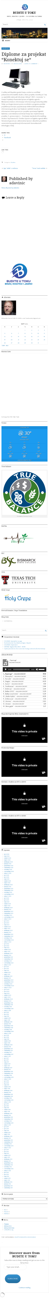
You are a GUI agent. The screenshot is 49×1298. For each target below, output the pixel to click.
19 (4, 339)
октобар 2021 (8, 961)
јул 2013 (6, 1149)
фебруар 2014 (8, 1136)
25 (44, 339)
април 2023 (7, 926)
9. (17, 694)
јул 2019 (6, 1012)
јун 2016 (6, 1083)
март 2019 (7, 1020)
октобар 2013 (8, 1144)
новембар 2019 (8, 1004)
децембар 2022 (8, 934)
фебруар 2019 (8, 1022)
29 (25, 343)
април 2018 (7, 1041)
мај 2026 (6, 856)
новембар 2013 (8, 1142)
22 (25, 339)
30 (32, 343)
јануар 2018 (7, 1046)
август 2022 (7, 942)
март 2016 (7, 1088)
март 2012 (7, 1180)
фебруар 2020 (8, 999)
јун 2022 (6, 945)
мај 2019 (6, 1016)
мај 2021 (6, 970)
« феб (3, 345)
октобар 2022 (8, 938)
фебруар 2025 (8, 884)
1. (14, 674)
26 (4, 343)
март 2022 (7, 951)
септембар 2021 (8, 963)
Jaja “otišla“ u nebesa (11, 168)
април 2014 (7, 1132)
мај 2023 (6, 925)
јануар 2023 (7, 932)
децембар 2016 (8, 1071)
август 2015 (7, 1102)
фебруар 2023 (8, 930)
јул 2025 (6, 875)
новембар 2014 (8, 1119)
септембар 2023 (9, 917)
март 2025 (7, 883)
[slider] (42, 669)
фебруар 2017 (8, 1067)
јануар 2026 (7, 863)
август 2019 (7, 1010)
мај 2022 (6, 947)
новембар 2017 (8, 1050)
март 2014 (7, 1134)
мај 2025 (6, 879)
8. (15, 691)
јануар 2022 (7, 955)
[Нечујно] (37, 669)
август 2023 (7, 919)
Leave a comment (30, 63)
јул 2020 (6, 989)
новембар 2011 (8, 1188)
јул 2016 (6, 1081)
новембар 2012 (8, 1165)
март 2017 (7, 1066)
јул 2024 (6, 898)
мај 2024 (6, 902)
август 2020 (8, 987)
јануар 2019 (7, 1024)
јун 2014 (6, 1128)
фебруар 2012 (8, 1182)
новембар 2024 (8, 890)
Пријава (6, 1224)
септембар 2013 (8, 1146)
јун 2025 (6, 877)
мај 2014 (6, 1130)
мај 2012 (6, 1176)
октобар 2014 (8, 1121)
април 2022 (7, 949)
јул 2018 (6, 1035)
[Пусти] (6, 669)
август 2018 (7, 1033)
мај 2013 (6, 1153)
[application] (24, 669)
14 (18, 336)
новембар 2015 (8, 1096)
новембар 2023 (8, 913)
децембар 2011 (8, 1186)
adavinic (7, 63)
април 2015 (7, 1109)
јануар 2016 (7, 1092)
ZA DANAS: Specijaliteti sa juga (13, 641)
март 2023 (7, 928)
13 (11, 336)
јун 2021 (6, 968)
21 (18, 339)
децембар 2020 (8, 980)
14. (15, 706)
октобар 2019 (8, 1006)
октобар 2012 (8, 1167)
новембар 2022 (8, 936)
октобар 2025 (8, 869)
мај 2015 (6, 1107)
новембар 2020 (8, 982)
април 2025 (7, 881)
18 (44, 336)
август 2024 (7, 896)
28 (18, 343)
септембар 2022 (9, 940)
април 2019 (7, 1018)
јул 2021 (6, 966)
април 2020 (7, 995)
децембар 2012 (8, 1163)
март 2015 (7, 1111)
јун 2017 (6, 1060)
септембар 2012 (8, 1168)
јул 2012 (6, 1172)
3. (14, 679)
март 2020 (7, 997)
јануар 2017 (7, 1069)
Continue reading (24, 1288)
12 (4, 336)
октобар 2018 (8, 1029)
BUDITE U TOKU (24, 13)
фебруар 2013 (8, 1159)
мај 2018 (6, 1039)
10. (15, 696)
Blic (5, 1210)
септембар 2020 (9, 985)
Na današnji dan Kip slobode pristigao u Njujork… (18, 643)
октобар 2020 (8, 984)
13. (13, 704)
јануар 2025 (7, 886)
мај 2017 (6, 1062)
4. (13, 681)
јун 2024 (6, 900)
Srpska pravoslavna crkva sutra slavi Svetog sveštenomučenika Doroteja (24, 648)
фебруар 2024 (8, 907)
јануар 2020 (7, 1001)
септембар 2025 (9, 871)
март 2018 (7, 1043)
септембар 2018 (9, 1031)
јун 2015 (6, 1106)
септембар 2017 (8, 1054)
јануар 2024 (7, 909)
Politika (6, 1213)
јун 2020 (6, 991)
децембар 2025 (8, 865)
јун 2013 (6, 1151)
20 (11, 339)
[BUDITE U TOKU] (24, 33)
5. (13, 684)
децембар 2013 (8, 1140)
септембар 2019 (8, 1008)
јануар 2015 (7, 1115)
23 (31, 339)
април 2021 (7, 972)
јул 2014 (6, 1126)
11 (44, 333)
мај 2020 (7, 993)
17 (38, 336)
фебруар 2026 (8, 862)
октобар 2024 (8, 892)
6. (15, 686)
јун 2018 (6, 1037)
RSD (11, 417)
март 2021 (7, 974)
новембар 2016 (8, 1073)
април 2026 (7, 858)
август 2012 (7, 1170)
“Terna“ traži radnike (38, 168)
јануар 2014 (7, 1138)
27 (11, 343)
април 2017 (7, 1064)
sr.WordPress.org (8, 1229)
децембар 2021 (8, 957)
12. (14, 701)
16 (31, 336)
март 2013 (7, 1157)
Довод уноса (8, 1226)
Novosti (6, 1211)
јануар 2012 (7, 1184)
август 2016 (7, 1079)
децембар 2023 (8, 911)
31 (38, 343)
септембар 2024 (9, 894)
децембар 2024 (8, 888)
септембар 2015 (8, 1100)
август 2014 (7, 1125)
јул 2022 (6, 944)
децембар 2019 (8, 1003)
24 (38, 339)
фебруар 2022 (8, 953)
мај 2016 (6, 1085)
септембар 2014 (8, 1123)
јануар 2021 (7, 978)
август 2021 (7, 965)
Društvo (5, 48)
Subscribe (13, 1279)
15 (25, 336)
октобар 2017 (8, 1052)
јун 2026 (6, 854)
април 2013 (7, 1155)
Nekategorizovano (28, 1237)
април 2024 (7, 904)
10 (38, 333)
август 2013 (7, 1147)
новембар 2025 (8, 867)
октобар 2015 (8, 1098)
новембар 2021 (8, 959)
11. (15, 699)
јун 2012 (6, 1174)
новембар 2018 (8, 1027)
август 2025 (7, 873)
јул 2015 (6, 1104)
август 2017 (7, 1056)
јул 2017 (6, 1058)
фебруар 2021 (8, 976)
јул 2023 (6, 921)
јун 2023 (6, 923)
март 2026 (7, 860)
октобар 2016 (8, 1075)
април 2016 (7, 1087)
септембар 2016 (8, 1077)
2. (14, 676)
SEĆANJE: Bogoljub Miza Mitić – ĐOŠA (14, 647)
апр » (7, 345)
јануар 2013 (7, 1161)
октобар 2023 (8, 915)
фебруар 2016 (8, 1090)
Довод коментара (9, 1228)
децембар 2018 (8, 1025)
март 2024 (7, 905)
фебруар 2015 (8, 1113)
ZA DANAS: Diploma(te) (11, 645)
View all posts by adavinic (10, 188)
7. (14, 689)
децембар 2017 (8, 1048)
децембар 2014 (8, 1117)
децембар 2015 (8, 1094)
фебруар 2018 (8, 1045)
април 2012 (7, 1178)
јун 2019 (6, 1014)
